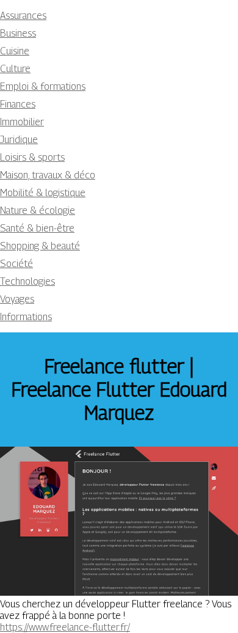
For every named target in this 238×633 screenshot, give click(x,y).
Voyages (17, 299)
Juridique (19, 139)
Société (16, 263)
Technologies (27, 281)
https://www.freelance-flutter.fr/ (65, 627)
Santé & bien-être (37, 228)
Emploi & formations (42, 86)
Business (18, 33)
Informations (26, 317)
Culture (15, 69)
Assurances (23, 15)
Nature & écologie (37, 210)
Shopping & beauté (40, 246)
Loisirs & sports (32, 157)
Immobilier (22, 122)
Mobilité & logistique (42, 193)
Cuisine (14, 51)
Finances (17, 104)
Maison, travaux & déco (47, 175)
